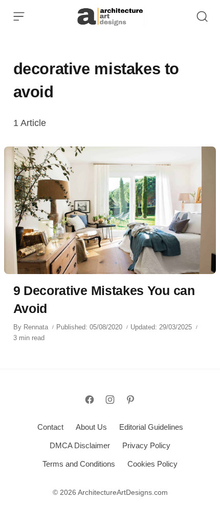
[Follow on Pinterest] (130, 399)
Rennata (36, 327)
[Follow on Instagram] (110, 399)
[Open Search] (202, 16)
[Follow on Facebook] (89, 399)
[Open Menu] (19, 16)
